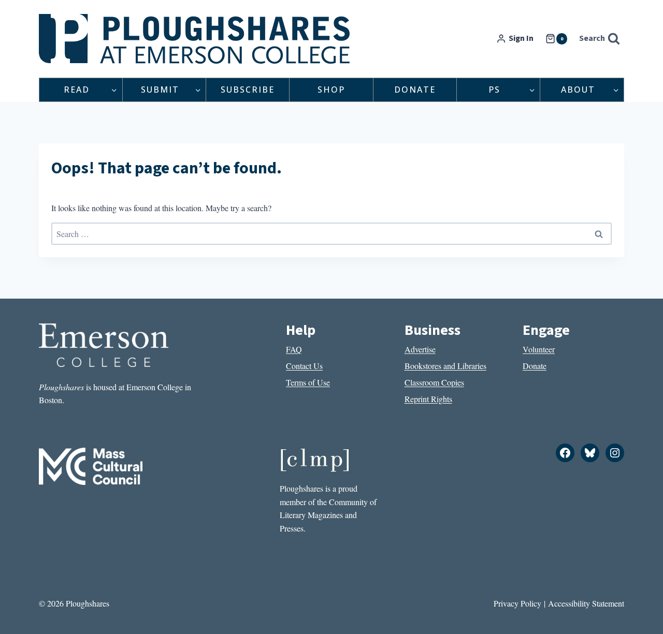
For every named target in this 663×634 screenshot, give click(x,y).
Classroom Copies (434, 382)
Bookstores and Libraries (445, 365)
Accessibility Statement (586, 603)
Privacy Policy (517, 603)
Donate (415, 89)
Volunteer (539, 349)
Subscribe (248, 89)
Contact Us (304, 365)
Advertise (420, 349)
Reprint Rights (428, 398)
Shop (331, 89)
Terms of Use (308, 382)
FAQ (294, 349)
